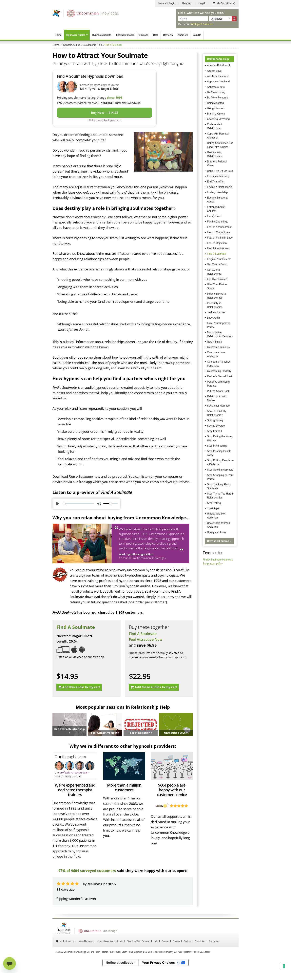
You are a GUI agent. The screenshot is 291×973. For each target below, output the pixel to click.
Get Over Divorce (217, 279)
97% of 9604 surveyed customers (87, 870)
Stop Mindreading (217, 445)
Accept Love (214, 70)
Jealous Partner (216, 312)
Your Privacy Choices (158, 962)
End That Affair (215, 181)
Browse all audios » (219, 540)
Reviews (168, 35)
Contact (165, 941)
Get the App (214, 941)
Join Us (197, 35)
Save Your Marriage (218, 405)
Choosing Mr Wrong (218, 118)
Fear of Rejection (217, 243)
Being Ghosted (215, 108)
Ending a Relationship (219, 186)
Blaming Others (216, 113)
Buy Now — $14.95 (104, 113)
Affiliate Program (142, 941)
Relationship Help (218, 58)
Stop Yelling (214, 502)
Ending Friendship (217, 192)
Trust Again (213, 508)
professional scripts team (74, 772)
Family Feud (214, 216)
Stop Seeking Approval (220, 469)
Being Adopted (215, 102)
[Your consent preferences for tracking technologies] (284, 966)
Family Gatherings (217, 221)
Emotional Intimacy (218, 176)
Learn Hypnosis (125, 35)
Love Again (213, 317)
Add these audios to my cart (156, 687)
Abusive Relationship (219, 65)
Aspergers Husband (218, 81)
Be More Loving (216, 92)
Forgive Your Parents (219, 259)
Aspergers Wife (216, 86)
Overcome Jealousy (218, 347)
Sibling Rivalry (215, 420)
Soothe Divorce (216, 425)
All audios (217, 18)
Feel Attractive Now (146, 639)
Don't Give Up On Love (220, 170)
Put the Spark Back (218, 391)
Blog (155, 35)
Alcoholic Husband (217, 76)
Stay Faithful (214, 431)
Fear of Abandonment (219, 226)
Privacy (176, 941)
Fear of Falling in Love (220, 237)
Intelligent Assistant (202, 24)
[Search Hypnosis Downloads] (234, 18)
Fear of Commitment (219, 232)
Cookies (187, 941)
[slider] (78, 504)
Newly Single (214, 341)
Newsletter (200, 941)
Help (156, 941)
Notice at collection (120, 962)
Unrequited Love (216, 532)
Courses (143, 35)
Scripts (119, 941)
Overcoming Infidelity (219, 371)
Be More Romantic (217, 97)
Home (58, 35)
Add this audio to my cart (81, 687)
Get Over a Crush (217, 264)
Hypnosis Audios (76, 35)
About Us (183, 35)
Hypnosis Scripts (101, 35)
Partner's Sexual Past (219, 376)
